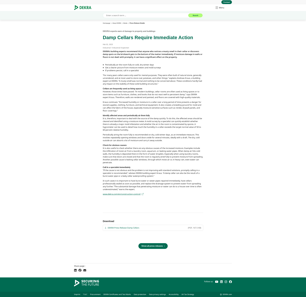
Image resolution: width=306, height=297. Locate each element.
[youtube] (216, 281)
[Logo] (83, 7)
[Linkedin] (75, 270)
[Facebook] (80, 270)
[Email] (84, 270)
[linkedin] (221, 281)
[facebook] (230, 281)
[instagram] (226, 281)
